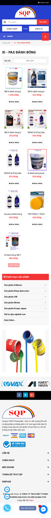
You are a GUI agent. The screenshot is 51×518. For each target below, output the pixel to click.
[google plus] (31, 394)
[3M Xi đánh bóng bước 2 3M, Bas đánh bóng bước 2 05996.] (37, 78)
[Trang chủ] (25, 12)
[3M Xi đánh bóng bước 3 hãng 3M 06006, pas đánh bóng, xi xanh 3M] (13, 119)
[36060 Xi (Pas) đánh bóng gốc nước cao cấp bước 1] (37, 119)
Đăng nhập (12, 29)
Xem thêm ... (10, 320)
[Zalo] (7, 489)
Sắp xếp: (7, 61)
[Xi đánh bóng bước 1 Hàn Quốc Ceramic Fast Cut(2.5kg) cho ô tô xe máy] (37, 159)
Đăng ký (39, 29)
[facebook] (19, 394)
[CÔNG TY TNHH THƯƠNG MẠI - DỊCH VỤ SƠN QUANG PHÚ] (25, 351)
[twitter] (25, 394)
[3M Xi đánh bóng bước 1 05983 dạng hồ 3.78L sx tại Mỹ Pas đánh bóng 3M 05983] (13, 78)
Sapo (31, 500)
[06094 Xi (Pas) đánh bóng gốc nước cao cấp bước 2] (13, 159)
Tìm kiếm (43, 22)
